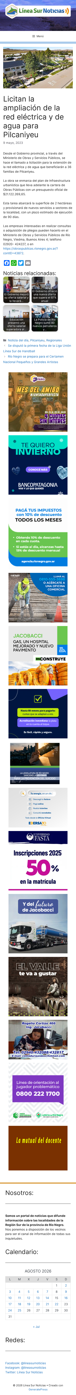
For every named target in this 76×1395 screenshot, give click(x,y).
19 (28, 1304)
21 (47, 1304)
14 (47, 1298)
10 (10, 1298)
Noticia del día (18, 340)
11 (19, 1298)
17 (10, 1304)
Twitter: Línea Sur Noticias (24, 1372)
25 (19, 1310)
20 (38, 1304)
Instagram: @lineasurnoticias (25, 1367)
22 (56, 1304)
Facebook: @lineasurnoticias (25, 1363)
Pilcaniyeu (37, 340)
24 (10, 1310)
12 (28, 1298)
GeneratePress (38, 1389)
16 (66, 1298)
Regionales (54, 340)
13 (38, 1298)
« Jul (36, 1327)
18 (19, 1304)
